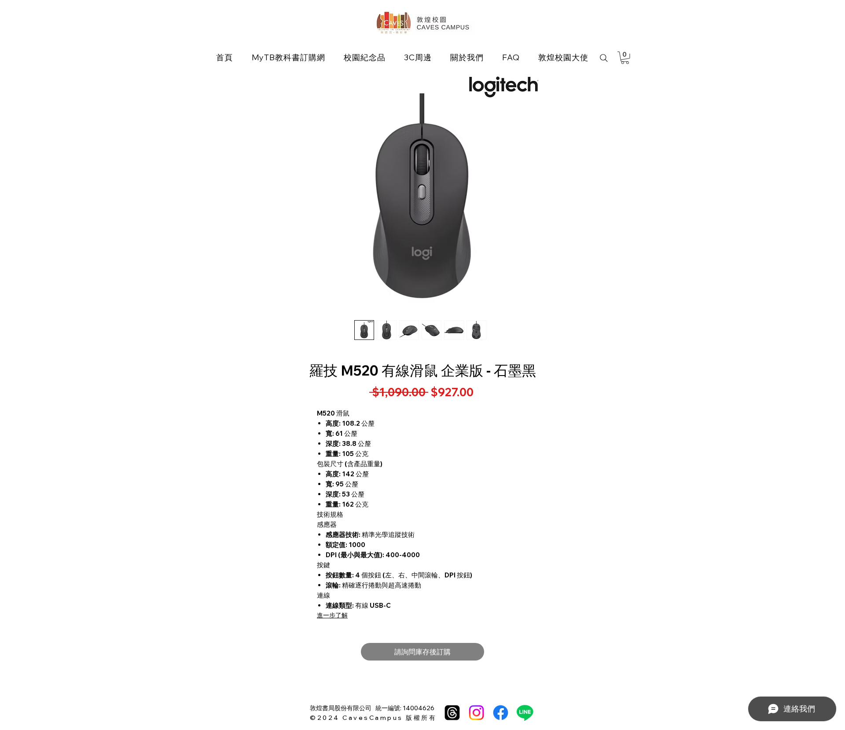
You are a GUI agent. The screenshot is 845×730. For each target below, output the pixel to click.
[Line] (525, 713)
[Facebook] (501, 713)
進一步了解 (332, 615)
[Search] (604, 58)
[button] (364, 57)
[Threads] (452, 713)
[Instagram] (476, 713)
